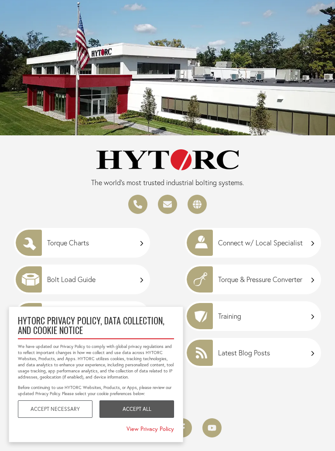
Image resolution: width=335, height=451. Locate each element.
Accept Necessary (55, 409)
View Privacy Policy (150, 428)
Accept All (137, 409)
